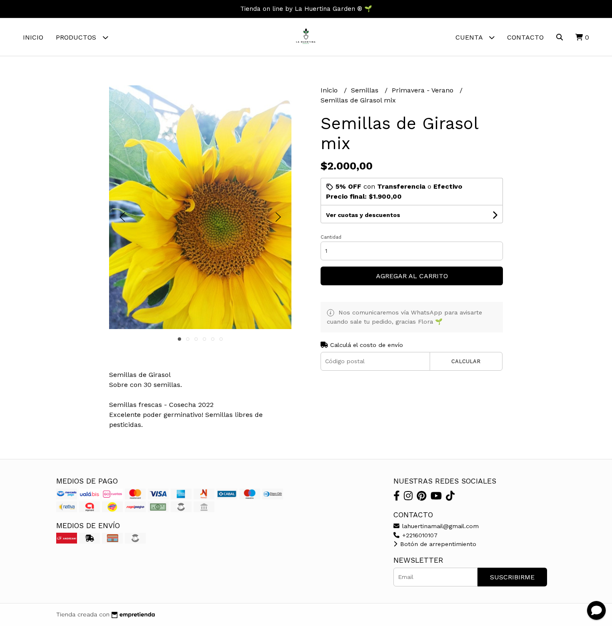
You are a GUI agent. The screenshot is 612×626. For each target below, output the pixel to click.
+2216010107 (419, 535)
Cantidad (331, 237)
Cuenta (470, 37)
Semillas (366, 90)
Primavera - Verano (423, 90)
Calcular (465, 361)
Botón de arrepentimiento (437, 544)
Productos (77, 37)
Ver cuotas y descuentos (363, 215)
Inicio (33, 37)
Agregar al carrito (412, 276)
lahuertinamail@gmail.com (439, 526)
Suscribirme (512, 577)
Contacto (525, 37)
